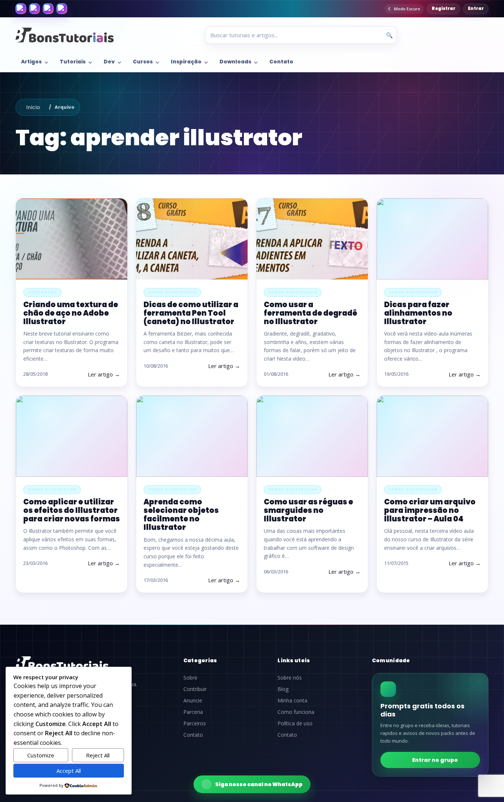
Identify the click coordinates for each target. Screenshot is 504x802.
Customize (40, 755)
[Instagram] (34, 8)
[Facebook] (20, 8)
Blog (283, 689)
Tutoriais (73, 61)
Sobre (190, 677)
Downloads (235, 61)
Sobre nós (289, 677)
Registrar (443, 8)
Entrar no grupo (435, 760)
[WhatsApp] (48, 8)
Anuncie (192, 700)
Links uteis (293, 660)
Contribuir (195, 689)
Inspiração (186, 61)
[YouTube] (61, 8)
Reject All (98, 755)
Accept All (68, 770)
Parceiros (194, 723)
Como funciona (295, 712)
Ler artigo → (104, 374)
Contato (281, 61)
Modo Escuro (407, 8)
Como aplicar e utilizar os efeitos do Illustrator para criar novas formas (71, 510)
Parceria (193, 712)
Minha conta (292, 700)
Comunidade (391, 660)
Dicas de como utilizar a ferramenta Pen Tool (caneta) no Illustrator (191, 313)
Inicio (33, 107)
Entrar (476, 8)
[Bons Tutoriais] (64, 35)
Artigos (31, 61)
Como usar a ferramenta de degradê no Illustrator (310, 313)
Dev (109, 61)
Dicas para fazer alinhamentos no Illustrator (418, 313)
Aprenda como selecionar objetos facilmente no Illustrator (181, 515)
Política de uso (295, 723)
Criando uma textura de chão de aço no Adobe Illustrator (70, 313)
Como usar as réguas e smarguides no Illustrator (308, 510)
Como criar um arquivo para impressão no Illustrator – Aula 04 (430, 510)
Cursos (143, 61)
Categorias (200, 660)
